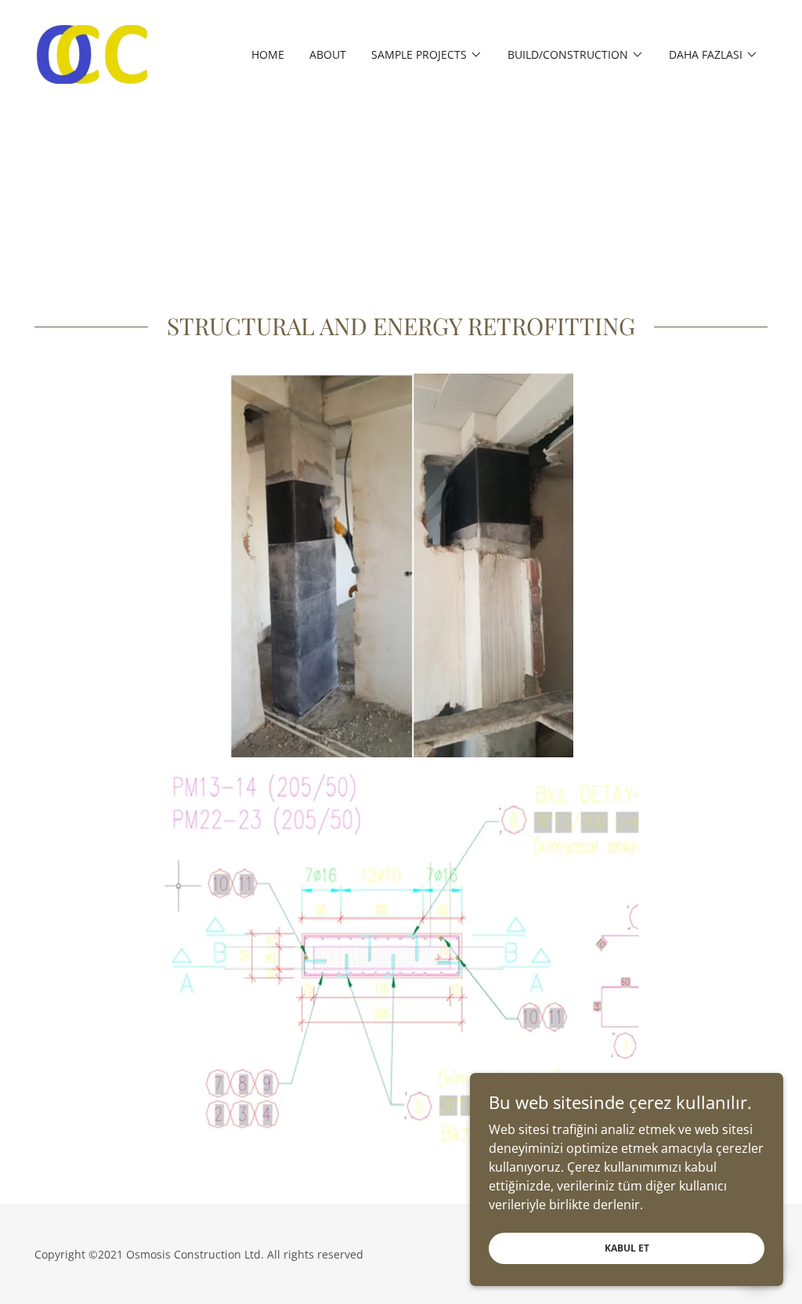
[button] (426, 54)
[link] (92, 53)
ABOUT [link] (327, 54)
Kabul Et (627, 1248)
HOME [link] (267, 54)
